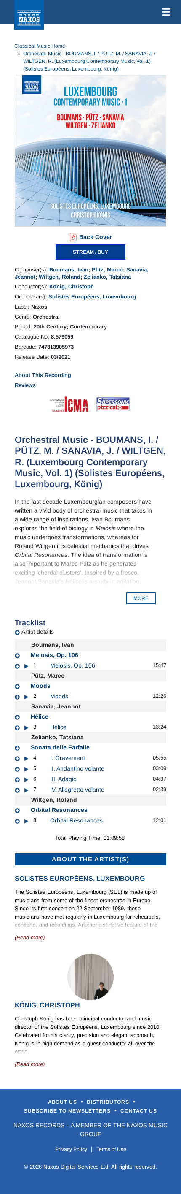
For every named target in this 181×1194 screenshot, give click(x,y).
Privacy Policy (71, 1149)
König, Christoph (71, 286)
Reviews (25, 385)
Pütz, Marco (107, 269)
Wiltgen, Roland (59, 277)
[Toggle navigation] (164, 12)
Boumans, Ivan (68, 269)
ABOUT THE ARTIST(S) (90, 859)
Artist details (37, 631)
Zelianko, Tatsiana (107, 277)
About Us (63, 1102)
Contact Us (138, 1111)
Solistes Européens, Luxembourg (92, 296)
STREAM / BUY (90, 252)
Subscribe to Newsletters (68, 1111)
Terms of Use (111, 1149)
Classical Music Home (39, 46)
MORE (141, 598)
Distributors (109, 1102)
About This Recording (43, 375)
